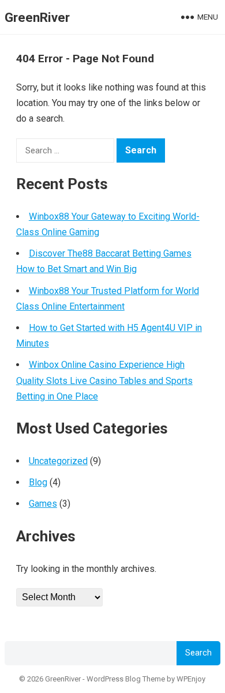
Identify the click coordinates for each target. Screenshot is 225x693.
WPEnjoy (191, 679)
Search (198, 653)
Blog (38, 482)
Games (43, 503)
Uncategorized (58, 460)
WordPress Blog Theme (126, 679)
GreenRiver (37, 17)
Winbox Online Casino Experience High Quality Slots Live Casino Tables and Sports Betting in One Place (104, 380)
